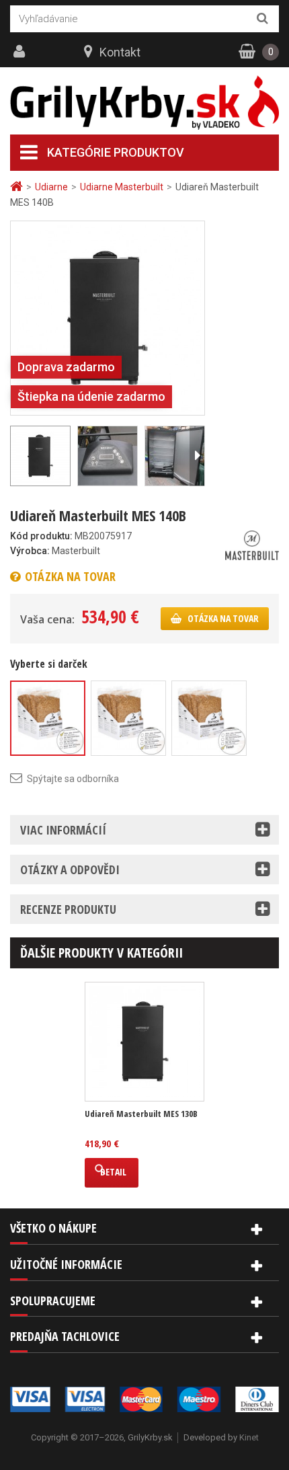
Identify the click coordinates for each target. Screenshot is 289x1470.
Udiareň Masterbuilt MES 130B (141, 1114)
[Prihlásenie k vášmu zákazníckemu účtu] (21, 51)
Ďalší (197, 456)
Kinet (249, 1437)
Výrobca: (30, 550)
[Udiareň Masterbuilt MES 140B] (107, 317)
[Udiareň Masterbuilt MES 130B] (144, 1041)
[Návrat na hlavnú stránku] (18, 186)
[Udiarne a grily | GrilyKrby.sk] (144, 103)
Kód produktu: (41, 536)
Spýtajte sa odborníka (73, 778)
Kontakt (119, 52)
